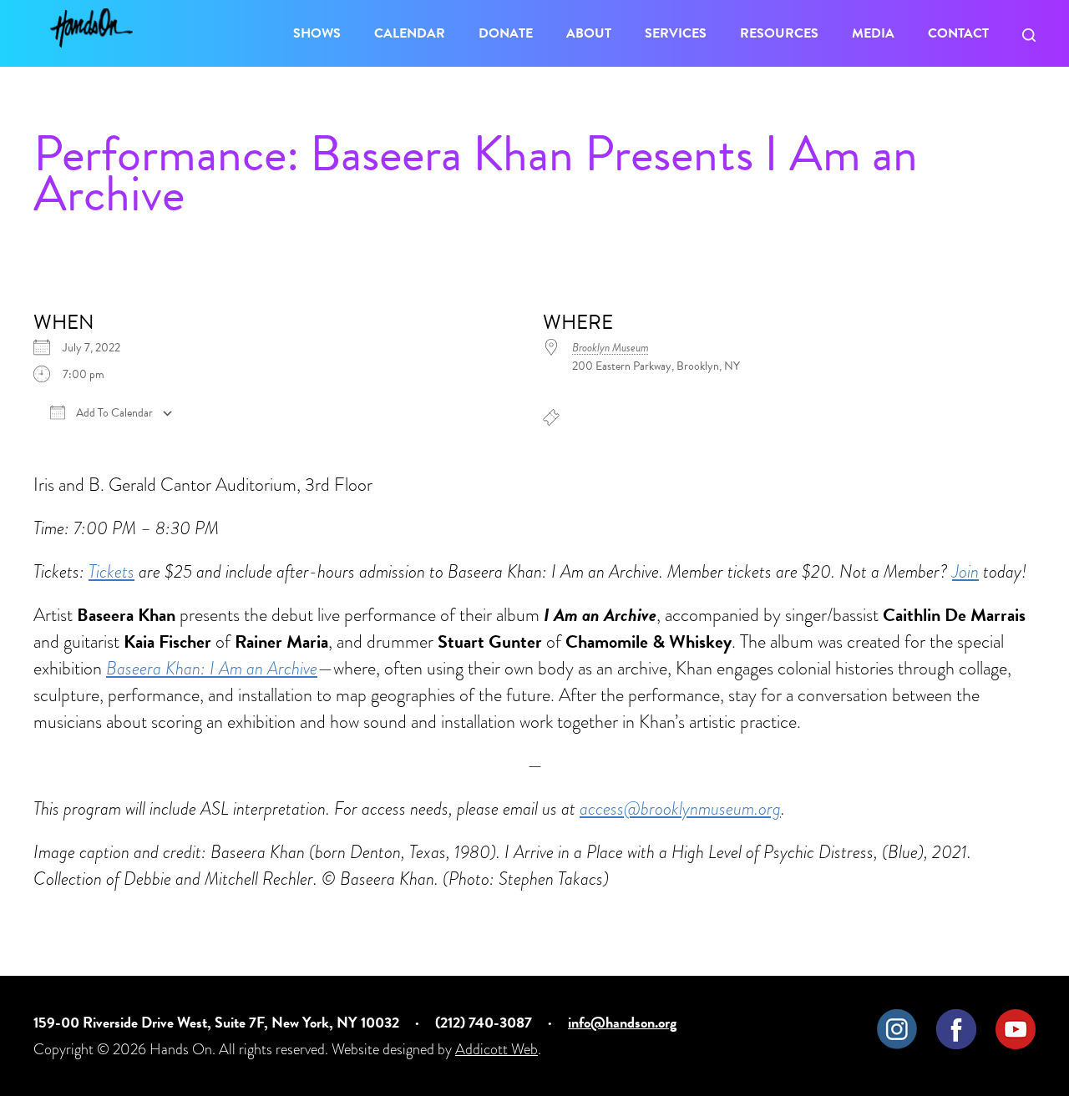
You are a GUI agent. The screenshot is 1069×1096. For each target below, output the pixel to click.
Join (965, 571)
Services (676, 33)
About (588, 33)
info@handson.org (622, 1022)
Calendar (409, 33)
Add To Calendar (113, 413)
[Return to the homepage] (91, 28)
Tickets (111, 571)
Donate (506, 33)
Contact (958, 33)
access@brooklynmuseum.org (680, 808)
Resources (779, 33)
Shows (317, 33)
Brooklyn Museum (610, 347)
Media (873, 33)
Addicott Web (496, 1048)
